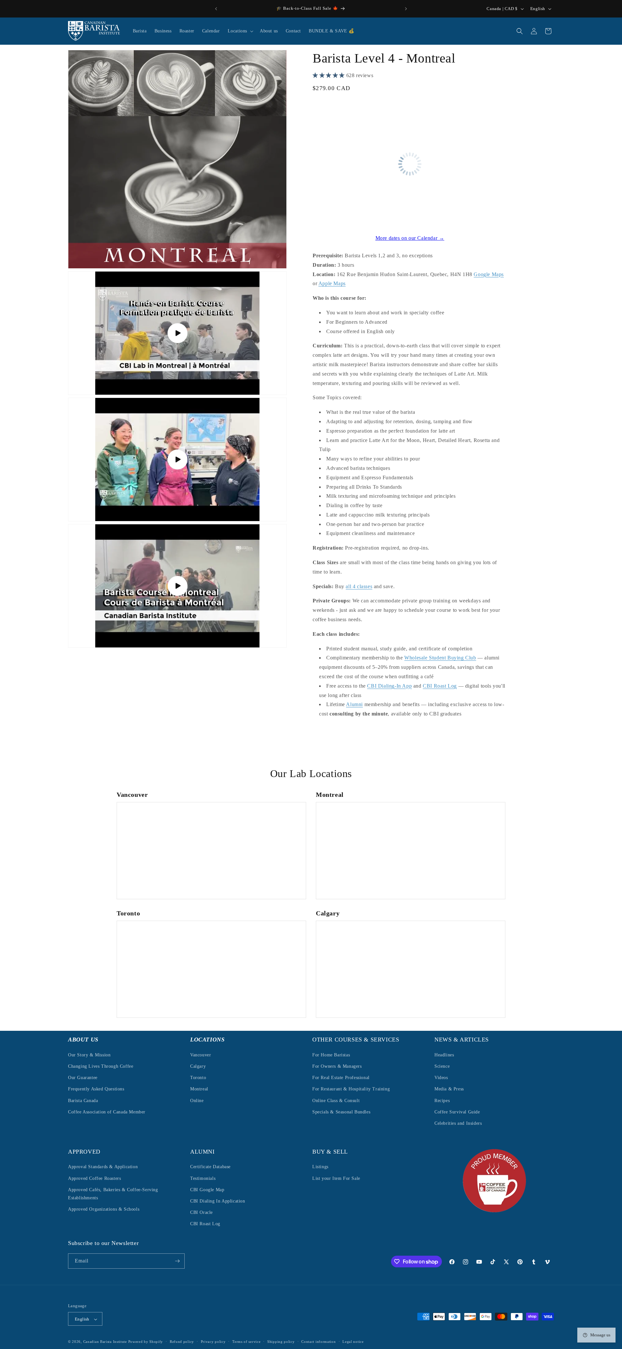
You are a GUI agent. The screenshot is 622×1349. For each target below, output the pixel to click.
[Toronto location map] (211, 969)
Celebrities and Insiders (458, 1123)
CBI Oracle (201, 1212)
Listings (320, 1167)
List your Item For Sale (336, 1178)
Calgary (198, 1066)
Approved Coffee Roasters (94, 1178)
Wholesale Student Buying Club (440, 657)
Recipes (442, 1100)
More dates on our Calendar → (409, 238)
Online (197, 1100)
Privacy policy (213, 1341)
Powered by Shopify (145, 1342)
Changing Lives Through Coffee (100, 1066)
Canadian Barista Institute (105, 1342)
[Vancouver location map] (211, 850)
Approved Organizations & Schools (103, 1209)
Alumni (354, 704)
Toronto (198, 1077)
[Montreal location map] (410, 850)
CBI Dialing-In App (389, 686)
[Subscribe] (177, 1261)
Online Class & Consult (336, 1100)
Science (442, 1066)
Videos (441, 1077)
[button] (240, 31)
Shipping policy (281, 1341)
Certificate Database (210, 1167)
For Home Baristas (331, 1054)
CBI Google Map (207, 1189)
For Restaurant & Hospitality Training (351, 1088)
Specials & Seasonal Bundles (341, 1111)
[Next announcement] (406, 9)
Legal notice (352, 1341)
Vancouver (200, 1054)
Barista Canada (83, 1100)
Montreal (199, 1088)
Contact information (318, 1341)
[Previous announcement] (216, 9)
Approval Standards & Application (103, 1167)
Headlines (444, 1054)
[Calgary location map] (410, 969)
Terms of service (246, 1341)
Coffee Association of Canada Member (106, 1111)
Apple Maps (332, 283)
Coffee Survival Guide (457, 1111)
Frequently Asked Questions (96, 1088)
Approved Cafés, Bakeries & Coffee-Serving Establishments (113, 1193)
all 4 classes (359, 586)
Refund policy (182, 1341)
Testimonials (202, 1178)
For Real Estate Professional (341, 1077)
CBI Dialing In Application (217, 1201)
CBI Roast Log (440, 686)
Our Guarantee (83, 1077)
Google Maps (489, 274)
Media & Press (449, 1088)
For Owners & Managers (337, 1066)
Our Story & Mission (89, 1054)
